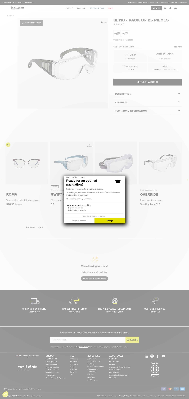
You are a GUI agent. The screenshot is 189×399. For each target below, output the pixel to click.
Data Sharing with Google (77, 210)
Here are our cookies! (75, 208)
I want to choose (79, 221)
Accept (110, 221)
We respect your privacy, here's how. (78, 199)
